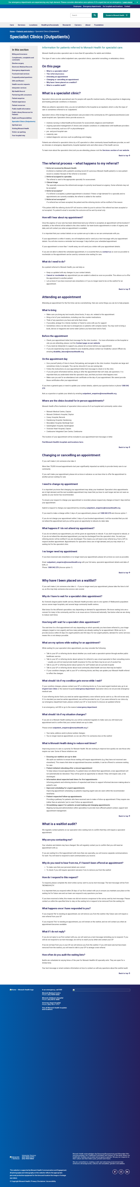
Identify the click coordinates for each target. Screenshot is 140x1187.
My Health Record (18, 91)
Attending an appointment (57, 77)
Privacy (33, 1181)
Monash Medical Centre (51, 993)
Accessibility (51, 1181)
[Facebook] (115, 1172)
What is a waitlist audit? (56, 85)
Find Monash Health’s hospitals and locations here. (63, 442)
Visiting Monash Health (20, 128)
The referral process (55, 74)
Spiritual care (17, 125)
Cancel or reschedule (55, 275)
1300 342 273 (105, 513)
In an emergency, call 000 (52, 990)
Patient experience (19, 102)
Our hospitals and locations (113, 6)
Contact (127, 6)
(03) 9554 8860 (28, 1159)
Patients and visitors (25, 31)
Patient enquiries (18, 98)
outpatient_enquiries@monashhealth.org (99, 393)
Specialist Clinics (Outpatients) (23, 121)
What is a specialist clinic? (57, 71)
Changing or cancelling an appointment (62, 80)
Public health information (21, 109)
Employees (77, 6)
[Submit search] (95, 15)
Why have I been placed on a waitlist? (61, 82)
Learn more (127, 2)
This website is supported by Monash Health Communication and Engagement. (38, 1170)
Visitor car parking (19, 132)
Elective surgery (18, 63)
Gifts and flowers (18, 81)
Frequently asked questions (22, 77)
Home (12, 31)
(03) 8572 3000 (53, 1000)
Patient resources (18, 105)
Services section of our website (115, 150)
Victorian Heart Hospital (51, 1003)
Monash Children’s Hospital (52, 998)
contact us (106, 252)
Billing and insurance (19, 54)
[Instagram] (121, 1172)
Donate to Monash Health (115, 15)
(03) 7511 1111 (53, 1004)
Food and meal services (20, 74)
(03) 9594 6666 (53, 995)
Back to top (124, 156)
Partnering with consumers (22, 95)
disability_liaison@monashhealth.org (68, 352)
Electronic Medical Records (22, 67)
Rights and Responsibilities (22, 118)
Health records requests (21, 84)
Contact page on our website (88, 343)
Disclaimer (41, 1181)
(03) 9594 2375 (28, 1157)
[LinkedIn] (127, 1172)
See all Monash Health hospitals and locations (54, 1008)
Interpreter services (19, 88)
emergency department (85, 689)
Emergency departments (92, 6)
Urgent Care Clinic (49, 689)
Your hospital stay (18, 135)
